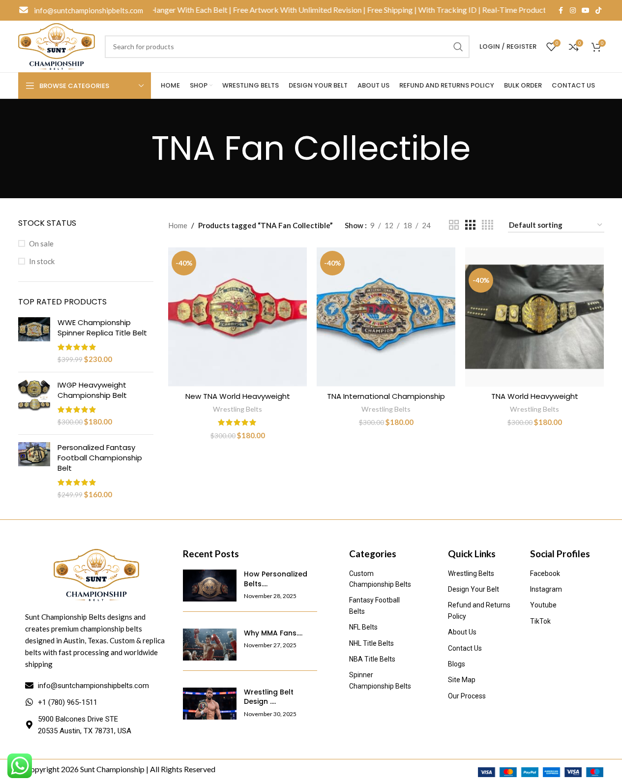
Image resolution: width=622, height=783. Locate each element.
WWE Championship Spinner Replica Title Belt (102, 327)
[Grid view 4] (487, 225)
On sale (41, 243)
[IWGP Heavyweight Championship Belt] (34, 403)
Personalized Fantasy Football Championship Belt (100, 457)
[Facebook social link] (561, 10)
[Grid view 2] (454, 225)
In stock (42, 261)
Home (177, 225)
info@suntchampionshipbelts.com (88, 10)
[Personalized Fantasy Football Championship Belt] (34, 471)
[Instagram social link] (573, 10)
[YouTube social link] (585, 10)
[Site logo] (56, 45)
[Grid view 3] (470, 225)
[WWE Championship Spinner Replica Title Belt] (34, 340)
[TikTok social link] (598, 10)
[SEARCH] (458, 46)
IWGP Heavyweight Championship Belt (92, 390)
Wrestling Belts (237, 409)
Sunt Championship (112, 769)
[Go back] (139, 148)
